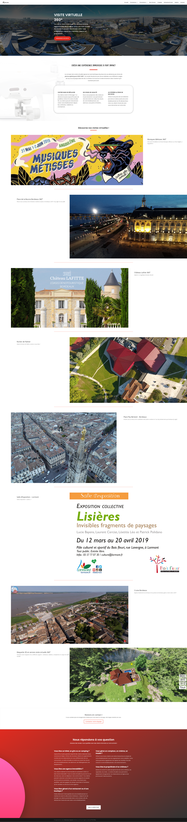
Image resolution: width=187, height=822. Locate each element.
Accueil (126, 2)
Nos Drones (152, 2)
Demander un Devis (62, 38)
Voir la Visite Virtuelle (77, 137)
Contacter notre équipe (93, 721)
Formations (133, 2)
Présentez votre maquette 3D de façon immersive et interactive (128, 650)
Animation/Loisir (168, 2)
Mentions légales (69, 820)
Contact (182, 2)
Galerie (176, 2)
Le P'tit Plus (93, 820)
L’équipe (159, 2)
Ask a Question (93, 807)
